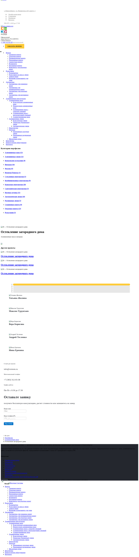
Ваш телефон (9, 416)
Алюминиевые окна (16, 100)
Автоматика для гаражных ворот (20, 514)
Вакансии (8, 469)
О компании (12, 16)
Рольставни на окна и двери (18, 75)
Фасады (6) (9, 168)
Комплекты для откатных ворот (20, 501)
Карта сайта (9, 464)
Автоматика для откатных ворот (20, 518)
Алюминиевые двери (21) (14, 157)
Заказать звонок (14, 46)
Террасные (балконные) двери (23, 538)
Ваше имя (7, 409)
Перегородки (13, 128)
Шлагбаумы (10, 141)
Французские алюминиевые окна (24, 527)
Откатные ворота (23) (13, 209)
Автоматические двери (21, 126)
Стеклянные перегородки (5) (15, 177)
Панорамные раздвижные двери (24, 547)
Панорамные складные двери (23, 545)
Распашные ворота (15, 65)
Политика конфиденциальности (16, 473)
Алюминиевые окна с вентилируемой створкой (22, 114)
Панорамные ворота (16, 60)
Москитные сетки (15, 139)
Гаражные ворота (15, 54)
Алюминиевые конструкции (16, 98)
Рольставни (10, 71)
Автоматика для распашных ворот (21, 519)
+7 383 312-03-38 (7, 42)
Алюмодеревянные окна (21, 117)
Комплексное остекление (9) (15, 161)
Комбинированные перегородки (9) (18, 180)
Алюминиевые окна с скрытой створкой (20, 110)
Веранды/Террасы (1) (13, 173)
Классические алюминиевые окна (25, 525)
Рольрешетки (13, 73)
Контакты (11, 20)
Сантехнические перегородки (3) (17, 189)
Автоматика (10, 82)
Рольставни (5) (10, 212)
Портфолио (11, 18)
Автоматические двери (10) (15, 196)
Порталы (12, 130)
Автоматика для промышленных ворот (17, 88)
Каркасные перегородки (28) (15, 184)
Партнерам (9, 475)
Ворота (8, 53)
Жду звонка (8, 423)
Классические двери (20, 120)
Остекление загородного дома (17, 256)
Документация (10, 466)
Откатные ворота (15, 56)
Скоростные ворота (15, 62)
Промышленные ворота (17, 58)
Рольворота (13, 64)
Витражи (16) (10, 164)
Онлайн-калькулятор (14, 14)
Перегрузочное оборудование (16, 142)
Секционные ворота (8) (13, 205)
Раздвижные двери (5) (13, 201)
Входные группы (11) (12, 193)
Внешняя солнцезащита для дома (20, 510)
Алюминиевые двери (16, 119)
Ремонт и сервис (10, 471)
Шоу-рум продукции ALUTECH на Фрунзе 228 (21, 477)
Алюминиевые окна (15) (14, 152)
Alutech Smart (13, 76)
